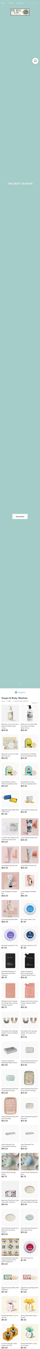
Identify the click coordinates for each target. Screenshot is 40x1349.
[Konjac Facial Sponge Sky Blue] (30, 1161)
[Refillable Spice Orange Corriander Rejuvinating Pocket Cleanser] (10, 990)
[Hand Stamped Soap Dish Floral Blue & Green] (10, 1078)
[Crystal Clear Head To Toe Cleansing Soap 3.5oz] (10, 827)
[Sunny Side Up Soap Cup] (30, 799)
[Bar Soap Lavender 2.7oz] (10, 934)
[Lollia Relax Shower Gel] (10, 855)
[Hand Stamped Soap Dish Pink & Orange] (10, 1106)
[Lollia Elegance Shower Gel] (10, 881)
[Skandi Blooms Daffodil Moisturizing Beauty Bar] (30, 743)
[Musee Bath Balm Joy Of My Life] (10, 1305)
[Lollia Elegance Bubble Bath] (30, 881)
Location (10, 3)
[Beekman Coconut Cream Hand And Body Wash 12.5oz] (10, 713)
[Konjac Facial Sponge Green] (10, 1161)
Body (9, 701)
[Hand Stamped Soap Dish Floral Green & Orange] (30, 1078)
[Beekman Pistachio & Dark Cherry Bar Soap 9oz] (10, 1189)
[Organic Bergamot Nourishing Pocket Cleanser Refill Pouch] (30, 960)
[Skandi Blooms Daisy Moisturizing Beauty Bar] (10, 771)
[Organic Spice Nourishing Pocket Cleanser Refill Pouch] (30, 990)
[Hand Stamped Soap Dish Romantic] (30, 1106)
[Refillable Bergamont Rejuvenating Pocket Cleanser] (10, 960)
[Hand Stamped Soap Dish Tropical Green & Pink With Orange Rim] (10, 1247)
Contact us (20, 3)
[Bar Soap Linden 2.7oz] (30, 908)
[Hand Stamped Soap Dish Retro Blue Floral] (30, 1217)
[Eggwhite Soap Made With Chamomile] (10, 799)
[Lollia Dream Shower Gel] (30, 827)
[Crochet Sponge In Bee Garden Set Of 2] (10, 1332)
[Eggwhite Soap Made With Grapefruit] (10, 1277)
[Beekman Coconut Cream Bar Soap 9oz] (10, 743)
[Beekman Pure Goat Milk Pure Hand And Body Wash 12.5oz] (30, 713)
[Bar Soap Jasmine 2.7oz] (30, 934)
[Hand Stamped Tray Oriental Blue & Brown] (10, 1133)
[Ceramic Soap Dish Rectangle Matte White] (10, 1050)
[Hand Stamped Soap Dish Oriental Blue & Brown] (30, 1050)
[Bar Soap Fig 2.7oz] (30, 1247)
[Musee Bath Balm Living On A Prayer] (30, 1332)
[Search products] (35, 61)
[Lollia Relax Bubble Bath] (10, 908)
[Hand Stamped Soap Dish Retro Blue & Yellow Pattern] (10, 1217)
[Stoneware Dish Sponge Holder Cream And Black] (10, 1020)
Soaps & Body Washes (21, 701)
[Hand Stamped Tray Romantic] (30, 1133)
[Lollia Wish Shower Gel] (30, 855)
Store (3, 701)
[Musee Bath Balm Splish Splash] (30, 1305)
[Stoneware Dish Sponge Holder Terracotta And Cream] (30, 1020)
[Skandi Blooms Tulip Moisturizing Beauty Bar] (30, 771)
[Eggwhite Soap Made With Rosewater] (30, 1277)
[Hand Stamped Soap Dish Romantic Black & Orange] (30, 1189)
